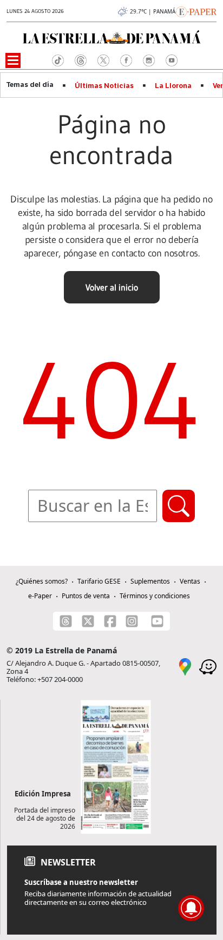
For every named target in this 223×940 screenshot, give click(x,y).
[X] (87, 621)
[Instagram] (131, 621)
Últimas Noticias (104, 86)
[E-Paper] (196, 11)
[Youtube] (157, 621)
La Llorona (173, 86)
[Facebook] (110, 621)
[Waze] (208, 666)
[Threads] (65, 621)
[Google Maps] (185, 666)
